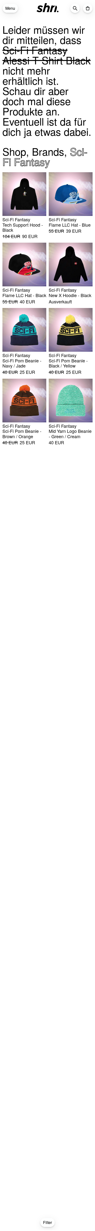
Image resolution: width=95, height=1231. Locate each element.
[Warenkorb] (88, 8)
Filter (47, 1222)
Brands (48, 151)
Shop (14, 151)
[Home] (47, 7)
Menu (10, 8)
